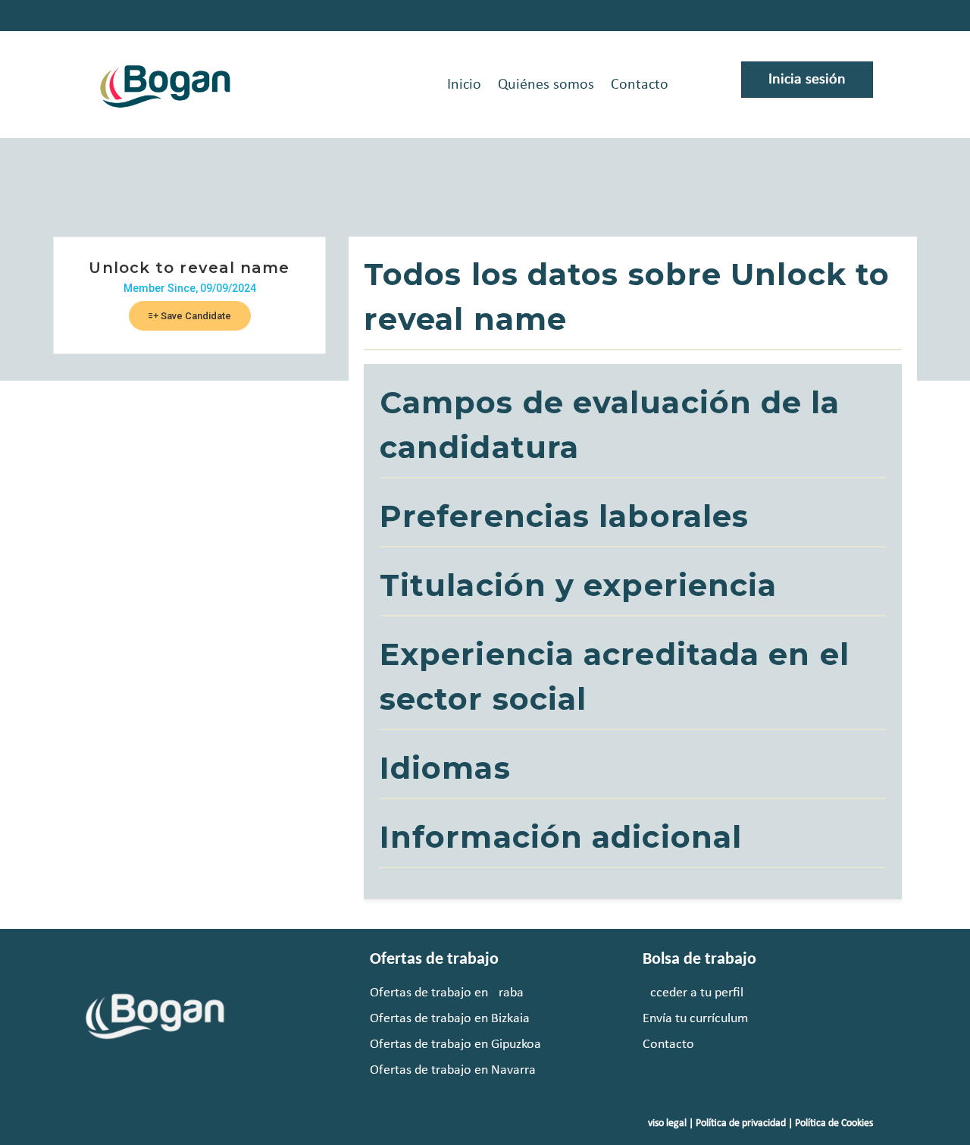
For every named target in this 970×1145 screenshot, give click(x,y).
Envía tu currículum (695, 1019)
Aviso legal (664, 1123)
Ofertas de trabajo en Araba (447, 993)
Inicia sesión (807, 79)
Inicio (464, 85)
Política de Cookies (834, 1123)
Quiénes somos (546, 85)
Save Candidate (194, 316)
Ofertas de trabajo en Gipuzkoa (455, 1044)
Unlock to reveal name (189, 268)
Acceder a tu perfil (693, 993)
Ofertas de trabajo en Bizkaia (450, 1019)
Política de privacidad (741, 1123)
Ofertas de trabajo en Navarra (453, 1070)
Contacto (639, 85)
